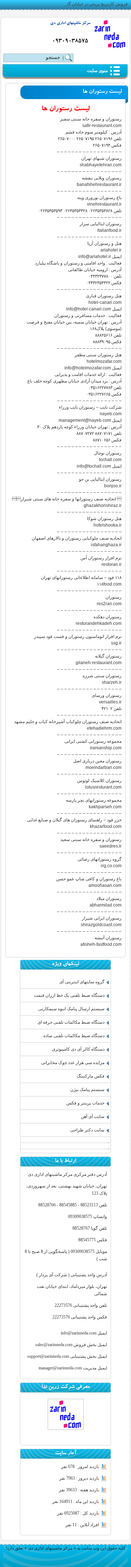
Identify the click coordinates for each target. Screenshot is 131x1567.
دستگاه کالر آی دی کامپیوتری (78, 1049)
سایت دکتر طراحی (87, 1129)
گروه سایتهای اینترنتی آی (81, 981)
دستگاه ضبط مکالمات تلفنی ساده (73, 1035)
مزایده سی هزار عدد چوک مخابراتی (72, 1062)
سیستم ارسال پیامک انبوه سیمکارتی (71, 1008)
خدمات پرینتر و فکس (85, 1103)
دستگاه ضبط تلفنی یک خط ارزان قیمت (69, 995)
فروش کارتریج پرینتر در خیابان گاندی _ (92, 4)
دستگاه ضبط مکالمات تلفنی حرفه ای (70, 1022)
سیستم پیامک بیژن (87, 1089)
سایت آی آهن (92, 1116)
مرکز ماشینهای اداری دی (70, 23)
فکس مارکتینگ (90, 1076)
